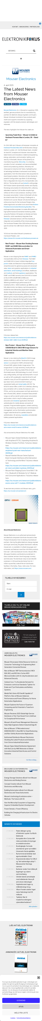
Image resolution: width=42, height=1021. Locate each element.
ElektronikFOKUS (21, 39)
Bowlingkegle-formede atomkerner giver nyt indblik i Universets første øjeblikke (26, 848)
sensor (6, 363)
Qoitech (25, 183)
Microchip (22, 162)
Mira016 (23, 358)
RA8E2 (34, 256)
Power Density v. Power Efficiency (16, 809)
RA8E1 (26, 256)
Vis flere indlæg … (32, 760)
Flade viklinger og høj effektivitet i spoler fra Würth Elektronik (26, 833)
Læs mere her (29, 642)
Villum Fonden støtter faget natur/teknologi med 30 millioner (26, 892)
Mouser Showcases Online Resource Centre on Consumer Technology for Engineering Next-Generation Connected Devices (20, 664)
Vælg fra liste (21, 1013)
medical (9, 273)
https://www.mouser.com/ (23, 568)
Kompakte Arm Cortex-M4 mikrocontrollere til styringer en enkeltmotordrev (26, 841)
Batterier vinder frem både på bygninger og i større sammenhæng (26, 871)
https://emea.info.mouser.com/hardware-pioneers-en (21, 238)
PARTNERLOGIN (35, 27)
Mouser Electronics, (10, 110)
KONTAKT (15, 27)
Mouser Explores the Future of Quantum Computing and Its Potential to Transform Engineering (19, 707)
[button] (39, 978)
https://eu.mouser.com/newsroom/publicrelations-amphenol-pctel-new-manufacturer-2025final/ (23, 450)
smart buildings (17, 270)
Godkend (21, 1000)
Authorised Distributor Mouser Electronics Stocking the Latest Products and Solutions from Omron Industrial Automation (19, 739)
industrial (16, 401)
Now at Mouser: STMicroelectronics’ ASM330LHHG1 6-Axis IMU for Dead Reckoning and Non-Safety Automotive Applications (20, 731)
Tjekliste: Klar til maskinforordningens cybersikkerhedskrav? (23, 899)
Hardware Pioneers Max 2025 (13, 148)
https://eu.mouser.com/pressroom (15, 491)
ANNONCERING (24, 27)
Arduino (35, 204)
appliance (22, 273)
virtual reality (23, 384)
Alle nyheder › (33, 906)
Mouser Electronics (21, 79)
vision (9, 268)
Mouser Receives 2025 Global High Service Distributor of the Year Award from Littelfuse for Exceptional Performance (20, 716)
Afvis (21, 1007)
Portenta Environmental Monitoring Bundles (18, 207)
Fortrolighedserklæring (23, 1018)
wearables (24, 415)
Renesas (6, 219)
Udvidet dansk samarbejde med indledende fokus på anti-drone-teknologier (25, 879)
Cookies (12, 1018)
